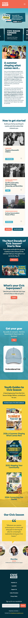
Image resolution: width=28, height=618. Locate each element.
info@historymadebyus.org (16, 613)
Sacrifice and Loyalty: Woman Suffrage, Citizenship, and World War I (14, 185)
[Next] (24, 359)
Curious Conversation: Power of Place (12, 214)
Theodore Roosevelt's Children (12, 151)
